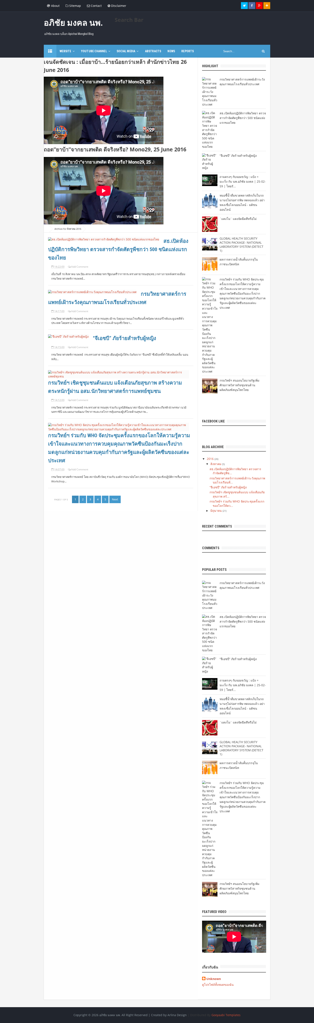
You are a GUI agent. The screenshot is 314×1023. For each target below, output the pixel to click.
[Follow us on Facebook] (251, 5)
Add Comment (79, 266)
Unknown (213, 979)
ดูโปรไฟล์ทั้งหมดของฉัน (218, 985)
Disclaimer (118, 6)
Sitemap (74, 6)
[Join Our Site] (266, 5)
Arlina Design (177, 1015)
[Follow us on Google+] (259, 5)
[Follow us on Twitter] (244, 5)
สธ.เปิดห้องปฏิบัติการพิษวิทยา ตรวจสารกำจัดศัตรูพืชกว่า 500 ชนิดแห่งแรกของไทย (118, 249)
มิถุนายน (216, 511)
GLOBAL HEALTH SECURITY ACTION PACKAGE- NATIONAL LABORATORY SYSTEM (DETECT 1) (241, 244)
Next (115, 499)
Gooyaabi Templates (226, 1015)
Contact (96, 6)
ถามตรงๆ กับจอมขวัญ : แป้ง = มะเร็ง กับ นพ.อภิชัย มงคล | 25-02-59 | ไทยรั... (243, 181)
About (55, 6)
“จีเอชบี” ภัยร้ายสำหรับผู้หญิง (124, 338)
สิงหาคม (216, 464)
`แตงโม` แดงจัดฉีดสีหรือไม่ (238, 219)
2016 (210, 459)
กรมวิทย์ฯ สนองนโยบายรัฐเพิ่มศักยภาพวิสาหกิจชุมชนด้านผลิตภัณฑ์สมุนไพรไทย (239, 385)
